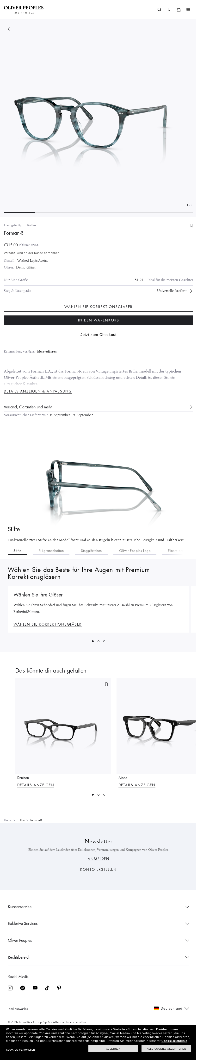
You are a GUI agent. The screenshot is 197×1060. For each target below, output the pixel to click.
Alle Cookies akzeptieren (162, 1048)
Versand (10, 253)
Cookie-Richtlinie (18, 1041)
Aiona (122, 777)
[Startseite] (23, 9)
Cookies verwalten (20, 1049)
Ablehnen (110, 1048)
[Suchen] (156, 9)
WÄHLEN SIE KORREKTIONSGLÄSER (47, 624)
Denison (23, 777)
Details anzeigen (35, 785)
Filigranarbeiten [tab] (51, 550)
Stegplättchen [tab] (91, 550)
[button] (185, 9)
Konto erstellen (97, 869)
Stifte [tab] (17, 550)
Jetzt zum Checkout (97, 335)
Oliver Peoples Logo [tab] (135, 550)
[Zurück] (9, 29)
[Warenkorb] (175, 9)
